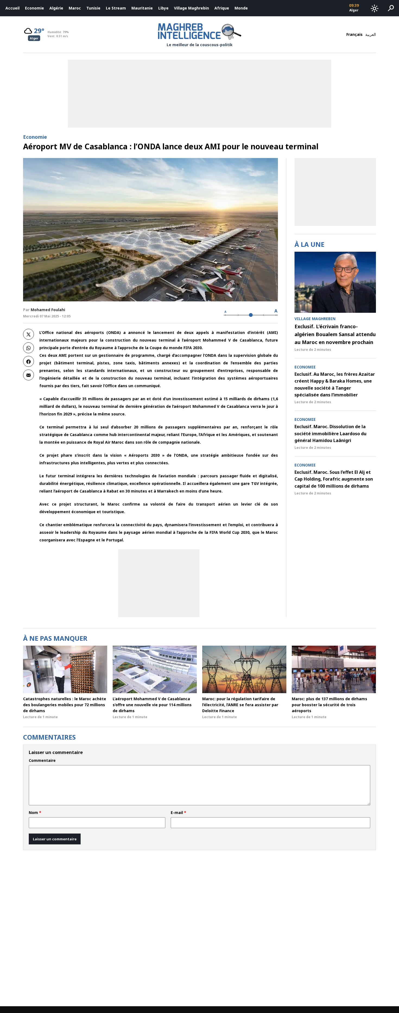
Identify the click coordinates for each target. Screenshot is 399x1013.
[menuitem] (12, 8)
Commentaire (42, 760)
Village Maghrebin (191, 8)
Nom (35, 813)
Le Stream (116, 8)
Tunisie (93, 8)
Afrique (221, 8)
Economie (34, 8)
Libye (163, 8)
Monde (241, 8)
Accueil (12, 8)
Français (354, 34)
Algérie (56, 8)
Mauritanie (142, 8)
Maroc (75, 8)
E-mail (178, 813)
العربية (370, 34)
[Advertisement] (158, 583)
